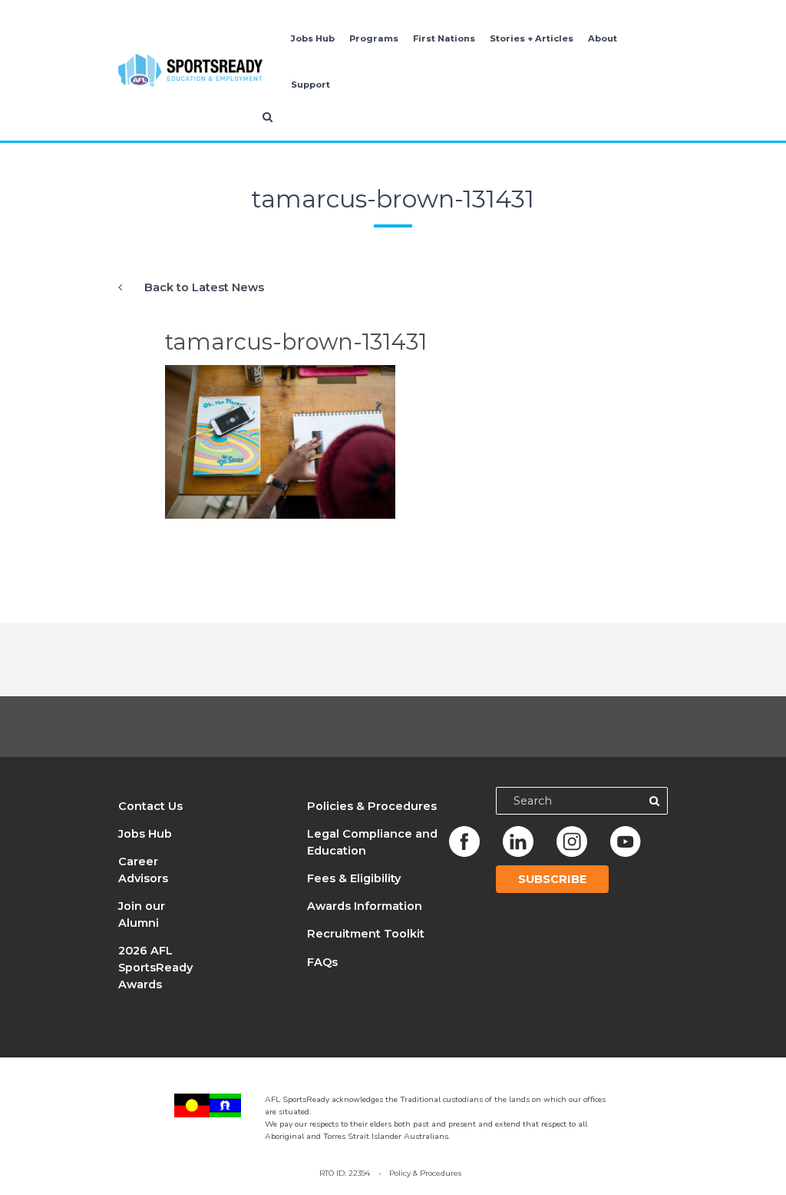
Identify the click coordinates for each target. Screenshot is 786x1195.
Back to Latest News (204, 287)
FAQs (322, 962)
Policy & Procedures (425, 1173)
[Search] (654, 801)
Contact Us (150, 806)
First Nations (444, 38)
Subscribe (552, 879)
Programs (373, 38)
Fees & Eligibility (354, 878)
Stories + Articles (531, 38)
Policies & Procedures (372, 806)
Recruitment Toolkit (365, 934)
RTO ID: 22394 (344, 1173)
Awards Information (364, 906)
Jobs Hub (313, 38)
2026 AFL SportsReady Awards (155, 967)
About (602, 38)
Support (310, 84)
